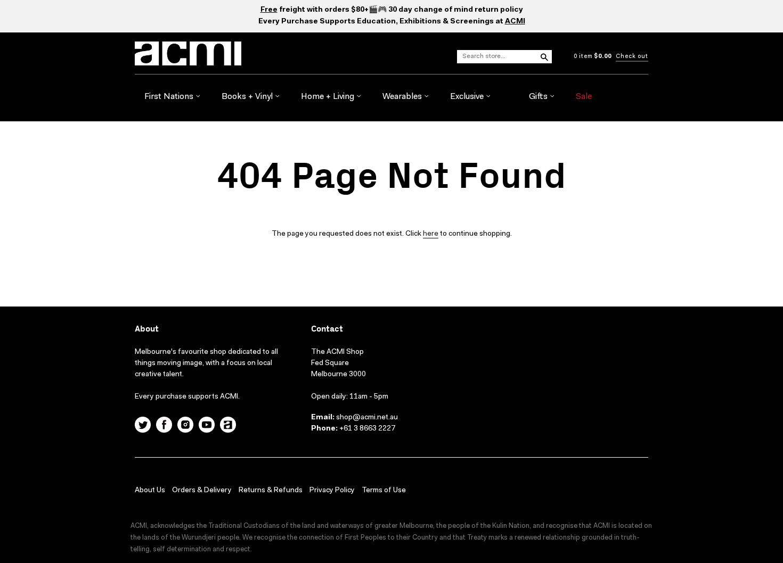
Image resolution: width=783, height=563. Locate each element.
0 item (592, 57)
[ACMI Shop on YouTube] (207, 426)
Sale (584, 97)
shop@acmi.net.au (367, 417)
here (430, 234)
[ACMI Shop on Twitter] (143, 426)
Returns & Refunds (271, 490)
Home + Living (328, 97)
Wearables (403, 97)
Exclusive (468, 97)
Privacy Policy (332, 490)
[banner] (233, 53)
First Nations (169, 97)
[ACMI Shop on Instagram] (185, 426)
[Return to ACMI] (228, 426)
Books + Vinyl (248, 97)
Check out (632, 57)
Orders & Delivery (202, 490)
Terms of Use (384, 490)
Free (269, 10)
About (147, 329)
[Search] (544, 56)
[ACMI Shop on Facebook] (164, 426)
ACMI (515, 22)
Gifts (539, 97)
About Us (150, 490)
